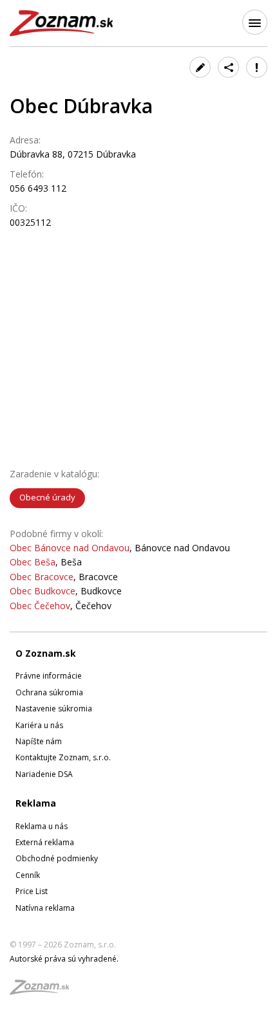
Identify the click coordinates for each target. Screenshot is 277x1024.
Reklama (35, 803)
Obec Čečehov (40, 605)
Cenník (27, 875)
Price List (31, 891)
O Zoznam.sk (45, 653)
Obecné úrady (47, 497)
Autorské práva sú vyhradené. (64, 958)
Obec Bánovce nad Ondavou (69, 548)
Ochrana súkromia (49, 692)
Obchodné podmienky (56, 858)
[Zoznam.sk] (44, 990)
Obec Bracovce (41, 577)
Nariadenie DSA (44, 774)
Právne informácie (48, 675)
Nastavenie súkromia (53, 708)
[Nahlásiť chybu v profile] (256, 67)
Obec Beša (32, 562)
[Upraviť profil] (200, 67)
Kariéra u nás (39, 725)
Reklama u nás (41, 826)
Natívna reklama (45, 907)
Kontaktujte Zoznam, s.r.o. (63, 757)
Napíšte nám (38, 741)
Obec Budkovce (42, 591)
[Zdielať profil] (228, 67)
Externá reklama (44, 842)
